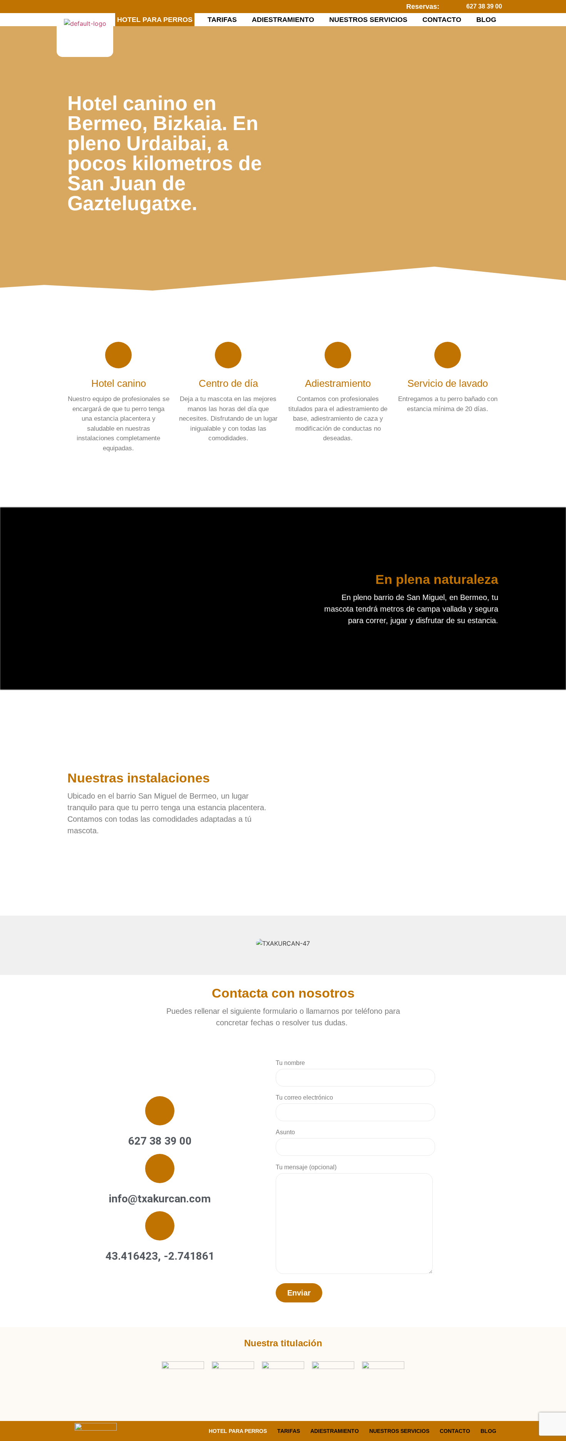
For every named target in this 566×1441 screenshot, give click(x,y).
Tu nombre (290, 1063)
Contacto (441, 19)
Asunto (285, 1132)
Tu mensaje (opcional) (306, 1167)
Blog (486, 19)
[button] (76, 943)
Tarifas (222, 19)
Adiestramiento (283, 19)
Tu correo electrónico (304, 1097)
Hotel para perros (155, 19)
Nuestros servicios (368, 19)
